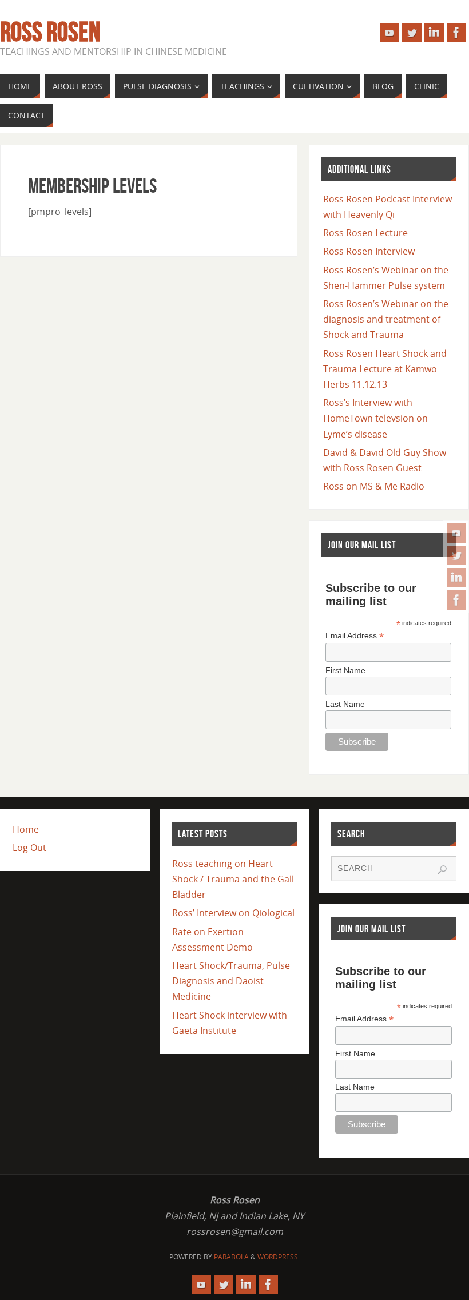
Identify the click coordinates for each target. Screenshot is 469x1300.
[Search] (442, 870)
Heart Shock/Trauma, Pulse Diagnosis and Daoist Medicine (231, 981)
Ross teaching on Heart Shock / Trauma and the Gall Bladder (233, 879)
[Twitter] (456, 555)
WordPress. (278, 1257)
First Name (345, 670)
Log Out (29, 847)
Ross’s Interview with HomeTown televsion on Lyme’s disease (375, 418)
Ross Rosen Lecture (365, 232)
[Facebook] (456, 600)
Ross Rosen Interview (369, 251)
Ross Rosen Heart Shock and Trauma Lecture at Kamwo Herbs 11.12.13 (385, 369)
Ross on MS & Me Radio (373, 486)
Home (26, 829)
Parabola (231, 1257)
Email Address (354, 635)
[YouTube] (456, 533)
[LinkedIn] (456, 577)
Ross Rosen (50, 32)
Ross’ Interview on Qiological (233, 913)
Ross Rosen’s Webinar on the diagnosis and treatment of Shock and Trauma (385, 319)
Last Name (345, 704)
